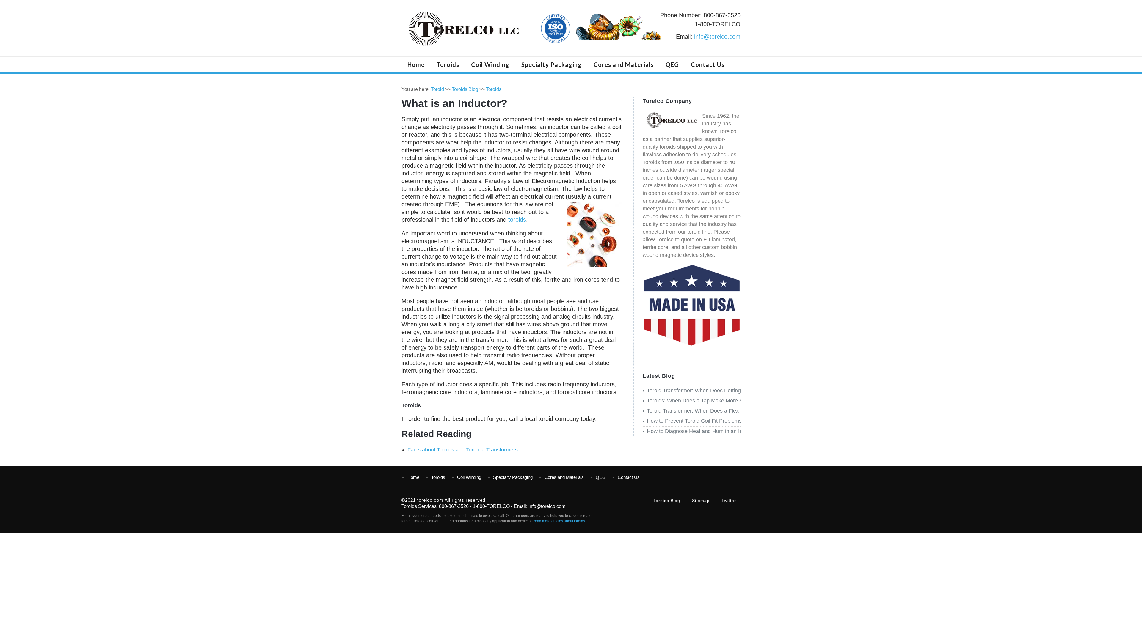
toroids (517, 219)
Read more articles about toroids (558, 521)
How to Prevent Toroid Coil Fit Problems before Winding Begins (722, 421)
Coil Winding (490, 64)
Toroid (437, 89)
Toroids (448, 64)
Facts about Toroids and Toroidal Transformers (462, 450)
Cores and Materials (624, 64)
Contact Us (707, 64)
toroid (425, 516)
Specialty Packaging (551, 64)
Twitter (728, 500)
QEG (672, 64)
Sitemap (701, 500)
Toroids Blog (465, 89)
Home (416, 64)
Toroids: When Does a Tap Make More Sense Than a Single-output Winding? (738, 401)
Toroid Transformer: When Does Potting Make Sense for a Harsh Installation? (738, 391)
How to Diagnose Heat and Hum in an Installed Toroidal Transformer (728, 431)
